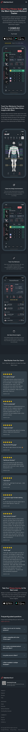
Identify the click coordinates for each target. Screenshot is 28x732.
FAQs (2, 697)
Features (3, 693)
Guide (2, 704)
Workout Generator (5, 708)
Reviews (3, 695)
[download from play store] (20, 38)
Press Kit (3, 719)
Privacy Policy (13, 729)
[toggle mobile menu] (26, 2)
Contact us (3, 722)
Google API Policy (5, 729)
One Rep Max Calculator (6, 711)
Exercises (3, 706)
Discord (2, 717)
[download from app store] (8, 38)
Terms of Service (21, 729)
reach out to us (5, 621)
